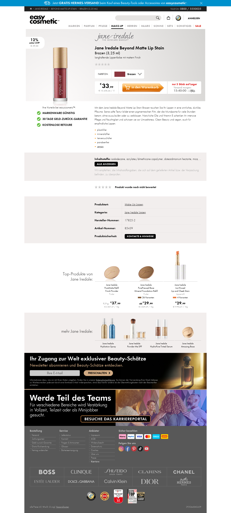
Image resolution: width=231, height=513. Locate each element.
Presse (93, 457)
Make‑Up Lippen (134, 204)
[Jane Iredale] (116, 36)
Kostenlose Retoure (57, 125)
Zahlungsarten (38, 438)
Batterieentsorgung (69, 450)
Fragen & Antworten (70, 442)
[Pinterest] (134, 449)
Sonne (158, 26)
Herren (132, 26)
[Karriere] (115, 408)
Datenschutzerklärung (105, 380)
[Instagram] (121, 449)
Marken (74, 26)
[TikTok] (140, 449)
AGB (93, 438)
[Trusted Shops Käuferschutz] (178, 18)
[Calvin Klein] (116, 481)
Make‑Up (117, 26)
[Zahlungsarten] (160, 436)
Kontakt (64, 438)
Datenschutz (96, 446)
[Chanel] (184, 472)
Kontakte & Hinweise (140, 236)
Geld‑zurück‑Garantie (41, 442)
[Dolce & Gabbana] (81, 481)
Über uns (95, 454)
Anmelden (194, 18)
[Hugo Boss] (47, 472)
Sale (198, 26)
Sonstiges (184, 26)
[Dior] (150, 481)
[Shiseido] (116, 472)
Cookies (94, 450)
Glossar (64, 446)
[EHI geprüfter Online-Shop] (104, 496)
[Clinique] (81, 472)
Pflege (103, 26)
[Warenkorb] (168, 18)
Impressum (95, 435)
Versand (35, 435)
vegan (100, 146)
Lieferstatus (66, 435)
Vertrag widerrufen (40, 450)
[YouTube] (146, 449)
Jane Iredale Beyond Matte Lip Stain (129, 48)
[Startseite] (31, 8)
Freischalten (97, 373)
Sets (170, 26)
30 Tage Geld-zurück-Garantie (64, 119)
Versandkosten (62, 506)
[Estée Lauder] (47, 481)
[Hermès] (184, 481)
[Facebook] (128, 449)
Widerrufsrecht (97, 442)
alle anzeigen (106, 164)
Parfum (89, 26)
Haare (145, 26)
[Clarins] (150, 472)
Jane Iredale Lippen (135, 212)
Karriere (95, 461)
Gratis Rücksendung (40, 446)
